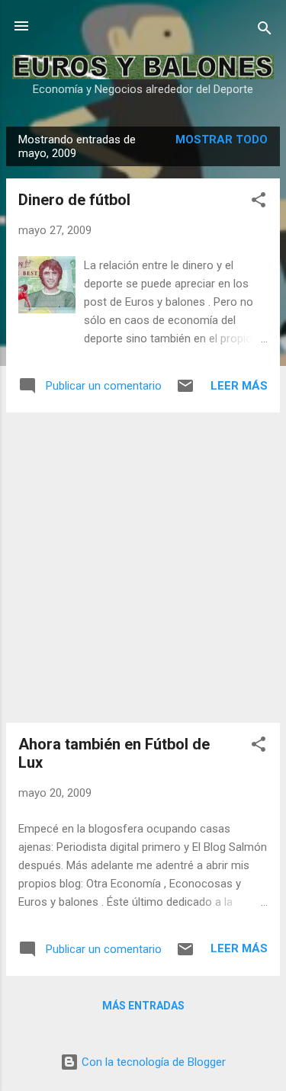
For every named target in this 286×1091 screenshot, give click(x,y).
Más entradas (143, 1006)
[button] (258, 202)
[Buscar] (264, 31)
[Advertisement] (143, 568)
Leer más (239, 386)
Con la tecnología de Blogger (152, 1062)
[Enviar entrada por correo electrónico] (185, 391)
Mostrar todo (221, 139)
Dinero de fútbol (74, 200)
